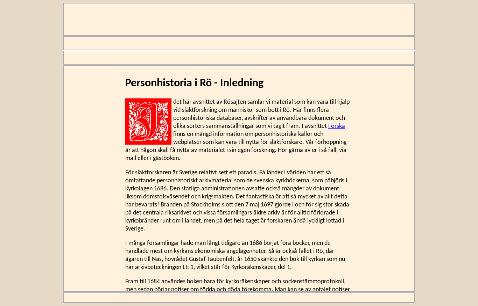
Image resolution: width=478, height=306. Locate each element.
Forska (336, 126)
